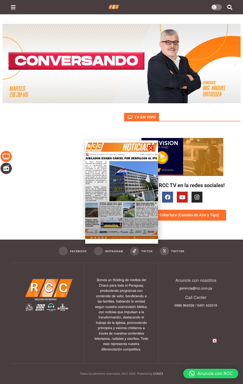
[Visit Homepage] (114, 7)
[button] (8, 63)
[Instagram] (197, 197)
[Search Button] (230, 7)
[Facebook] (167, 197)
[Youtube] (182, 197)
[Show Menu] (13, 7)
